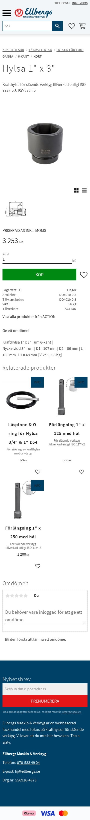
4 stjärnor (21, 595)
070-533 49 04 (28, 762)
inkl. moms (80, 3)
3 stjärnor (16, 595)
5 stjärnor (25, 595)
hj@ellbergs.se (27, 771)
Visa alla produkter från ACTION (29, 316)
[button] (6, 13)
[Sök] (57, 26)
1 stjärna (7, 595)
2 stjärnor (12, 595)
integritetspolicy (71, 712)
